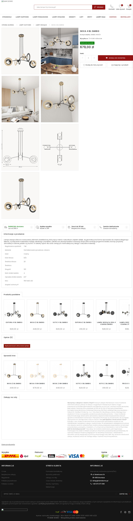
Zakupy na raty (51, 478)
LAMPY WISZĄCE (41, 25)
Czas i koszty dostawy (54, 481)
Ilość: (82, 53)
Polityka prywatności (9, 481)
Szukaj (100, 7)
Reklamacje (50, 487)
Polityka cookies (7, 484)
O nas (4, 471)
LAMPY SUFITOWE (25, 25)
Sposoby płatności (53, 474)
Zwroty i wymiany (52, 484)
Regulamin (5, 478)
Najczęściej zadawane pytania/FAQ (103, 471)
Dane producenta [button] (8, 444)
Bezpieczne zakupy (9, 474)
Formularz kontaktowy (54, 471)
